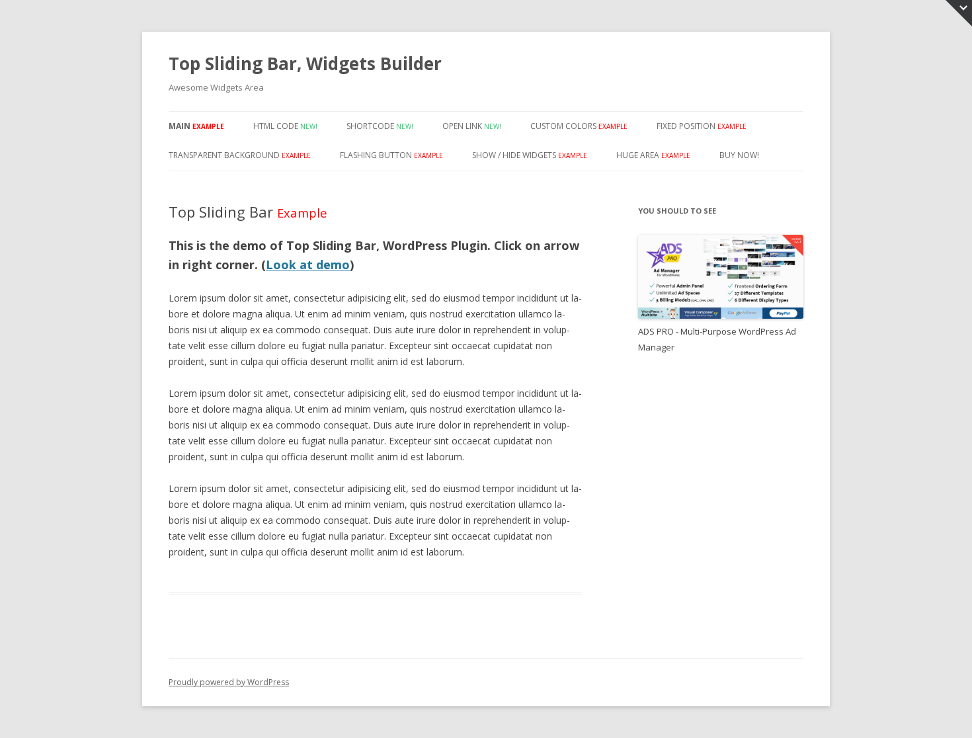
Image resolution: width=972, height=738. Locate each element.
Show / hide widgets (529, 155)
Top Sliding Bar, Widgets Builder (305, 63)
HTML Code (285, 126)
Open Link (471, 126)
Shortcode (379, 126)
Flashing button (391, 155)
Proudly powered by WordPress (229, 682)
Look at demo (308, 264)
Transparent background (240, 155)
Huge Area (653, 155)
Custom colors (579, 126)
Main (196, 126)
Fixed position (702, 126)
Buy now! (739, 155)
